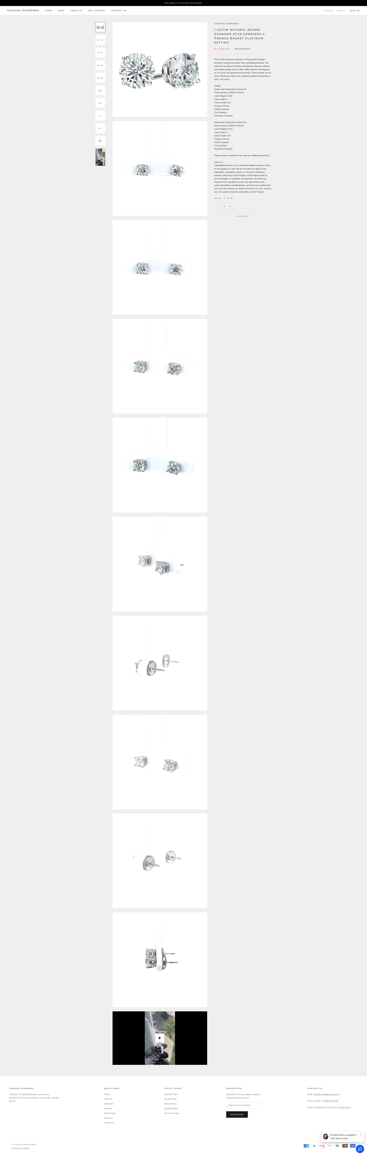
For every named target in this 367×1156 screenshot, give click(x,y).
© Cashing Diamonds (23, 1145)
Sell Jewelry (97, 10)
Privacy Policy (170, 1099)
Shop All (108, 1099)
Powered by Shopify (20, 1148)
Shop (61, 10)
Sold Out (243, 216)
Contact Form (344, 1107)
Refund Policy (170, 1103)
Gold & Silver (110, 1113)
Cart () (355, 10)
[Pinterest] (232, 198)
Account (328, 11)
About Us (76, 10)
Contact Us (119, 10)
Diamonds (108, 1103)
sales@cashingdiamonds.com (326, 1094)
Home (48, 10)
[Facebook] (224, 198)
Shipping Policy (171, 1108)
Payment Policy (171, 1094)
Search (341, 11)
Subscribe (237, 1114)
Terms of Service (171, 1113)
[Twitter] (228, 198)
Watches (108, 1108)
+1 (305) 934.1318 (330, 1101)
